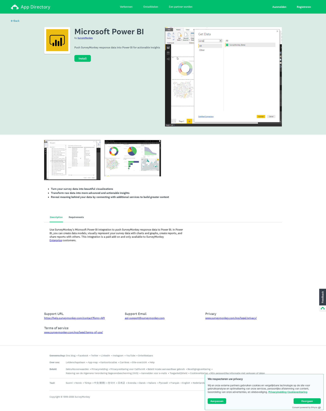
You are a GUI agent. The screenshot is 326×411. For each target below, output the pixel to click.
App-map (93, 362)
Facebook (83, 355)
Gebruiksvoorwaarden (77, 369)
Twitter (94, 355)
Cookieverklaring (297, 391)
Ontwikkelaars (145, 355)
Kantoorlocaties (108, 362)
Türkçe (87, 382)
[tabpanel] (163, 264)
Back (16, 21)
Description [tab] (56, 217)
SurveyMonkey (85, 37)
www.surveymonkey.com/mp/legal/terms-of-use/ (73, 332)
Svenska (132, 382)
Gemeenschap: (57, 355)
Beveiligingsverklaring (198, 369)
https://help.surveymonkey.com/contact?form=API (74, 318)
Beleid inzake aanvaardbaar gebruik (166, 369)
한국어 (111, 382)
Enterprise (56, 240)
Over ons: (55, 362)
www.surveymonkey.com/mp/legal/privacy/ (231, 318)
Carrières (124, 362)
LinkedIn (105, 355)
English (186, 382)
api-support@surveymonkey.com (145, 318)
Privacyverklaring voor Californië (127, 369)
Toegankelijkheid (178, 373)
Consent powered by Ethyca (304, 407)
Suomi (69, 382)
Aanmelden (279, 7)
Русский (163, 382)
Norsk (78, 382)
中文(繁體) (99, 382)
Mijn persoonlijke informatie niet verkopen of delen (237, 373)
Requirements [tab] (76, 217)
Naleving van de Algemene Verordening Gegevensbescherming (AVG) (102, 373)
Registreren (304, 7)
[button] (322, 300)
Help (152, 362)
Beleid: (53, 369)
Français (174, 382)
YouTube (130, 355)
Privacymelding (277, 391)
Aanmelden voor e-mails (154, 373)
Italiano (152, 382)
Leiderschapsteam (75, 362)
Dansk (142, 382)
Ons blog (70, 355)
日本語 (121, 382)
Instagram (118, 355)
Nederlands (199, 382)
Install (83, 58)
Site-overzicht (139, 362)
